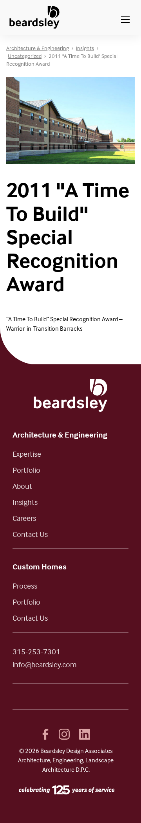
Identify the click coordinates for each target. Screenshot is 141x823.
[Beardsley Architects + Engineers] (34, 17)
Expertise (27, 454)
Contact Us (30, 534)
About (22, 486)
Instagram (64, 734)
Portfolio (26, 470)
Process (25, 586)
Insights (25, 502)
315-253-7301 (36, 651)
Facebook (45, 734)
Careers (24, 518)
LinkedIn (85, 734)
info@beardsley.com (45, 664)
